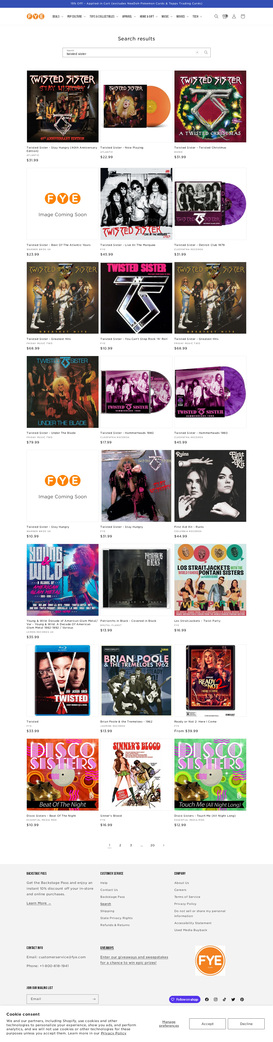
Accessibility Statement (193, 923)
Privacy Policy (114, 1033)
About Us (181, 882)
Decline (246, 1024)
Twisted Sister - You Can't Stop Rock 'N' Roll (133, 338)
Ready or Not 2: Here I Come (195, 721)
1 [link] (109, 845)
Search (105, 903)
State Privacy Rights (116, 918)
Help (104, 882)
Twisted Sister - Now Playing (121, 147)
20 (152, 845)
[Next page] (163, 845)
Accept (207, 1024)
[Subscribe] (94, 999)
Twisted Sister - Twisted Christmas (200, 147)
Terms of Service (187, 896)
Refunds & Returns (115, 925)
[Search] (206, 52)
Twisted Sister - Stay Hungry (48, 526)
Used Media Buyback (190, 930)
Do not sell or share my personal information (200, 913)
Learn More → (39, 903)
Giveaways (107, 948)
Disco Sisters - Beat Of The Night (51, 815)
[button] (57, 16)
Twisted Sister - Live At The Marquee (127, 245)
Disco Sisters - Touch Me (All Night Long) (205, 815)
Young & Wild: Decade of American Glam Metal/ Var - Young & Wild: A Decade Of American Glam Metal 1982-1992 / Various (62, 624)
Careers (180, 889)
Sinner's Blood (111, 815)
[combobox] (136, 52)
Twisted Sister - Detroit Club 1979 (199, 245)
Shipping (107, 911)
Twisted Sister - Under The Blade (51, 432)
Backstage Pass (112, 896)
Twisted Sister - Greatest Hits (49, 338)
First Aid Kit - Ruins (189, 526)
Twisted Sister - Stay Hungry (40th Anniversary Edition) (62, 149)
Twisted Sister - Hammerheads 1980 (127, 432)
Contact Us (109, 889)
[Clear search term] (197, 52)
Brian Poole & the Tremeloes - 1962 (126, 721)
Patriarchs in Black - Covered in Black (128, 620)
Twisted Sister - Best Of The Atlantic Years (59, 245)
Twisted (32, 721)
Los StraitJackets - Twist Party (197, 620)
